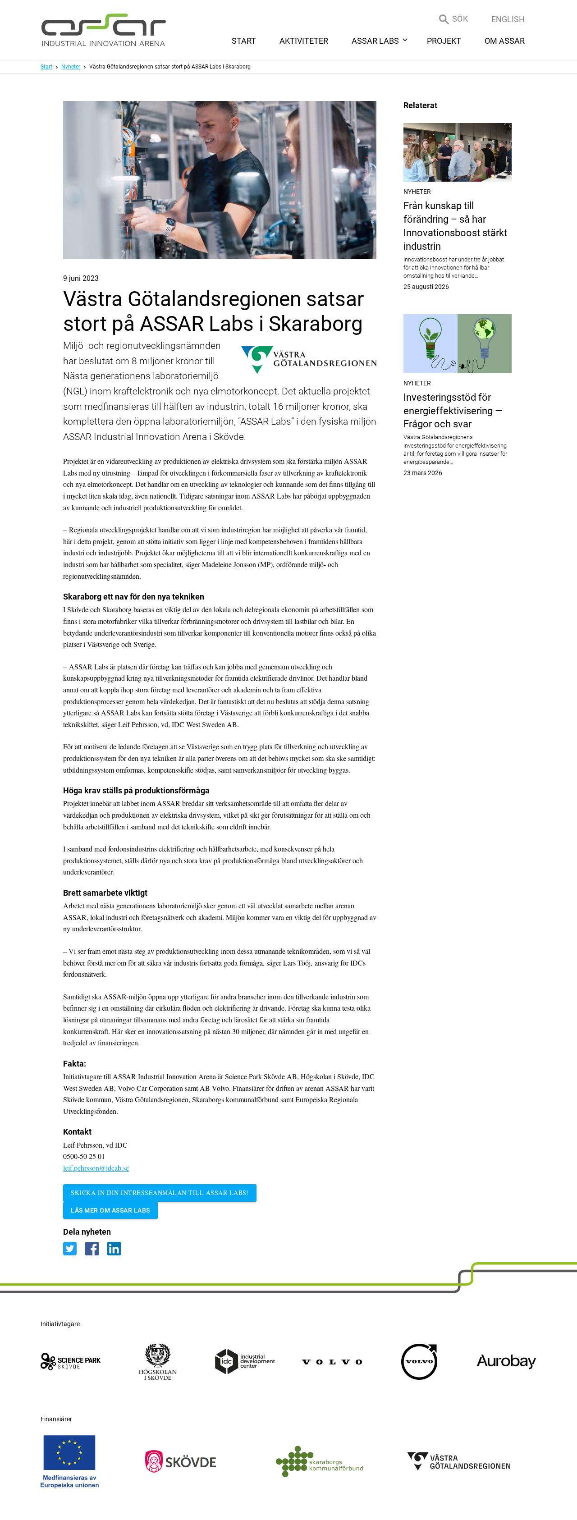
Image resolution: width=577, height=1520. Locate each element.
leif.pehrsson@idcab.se (96, 1167)
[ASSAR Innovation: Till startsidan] (104, 30)
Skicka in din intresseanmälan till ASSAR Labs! (160, 1192)
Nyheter (70, 67)
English (508, 19)
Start (46, 67)
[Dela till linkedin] (117, 1248)
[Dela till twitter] (74, 1248)
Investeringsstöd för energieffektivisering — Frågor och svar (457, 434)
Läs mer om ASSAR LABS (110, 1210)
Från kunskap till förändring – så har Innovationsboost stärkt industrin (457, 245)
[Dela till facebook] (96, 1248)
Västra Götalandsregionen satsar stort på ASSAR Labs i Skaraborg (170, 67)
